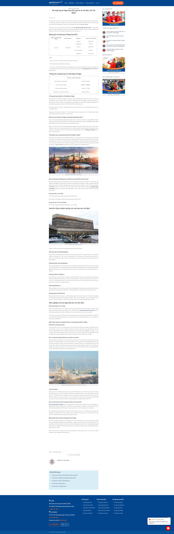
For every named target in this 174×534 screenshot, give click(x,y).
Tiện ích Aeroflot (90, 3)
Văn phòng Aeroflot (87, 502)
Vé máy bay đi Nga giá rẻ (73, 8)
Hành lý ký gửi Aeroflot (103, 505)
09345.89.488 (63, 520)
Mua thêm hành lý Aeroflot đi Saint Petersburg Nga (115, 50)
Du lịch (97, 3)
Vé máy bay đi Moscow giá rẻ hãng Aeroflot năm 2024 (64, 475)
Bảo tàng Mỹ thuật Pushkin (56, 404)
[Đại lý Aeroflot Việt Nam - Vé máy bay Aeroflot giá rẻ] (56, 3)
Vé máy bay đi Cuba (118, 513)
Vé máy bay (71, 3)
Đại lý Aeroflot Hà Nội (88, 505)
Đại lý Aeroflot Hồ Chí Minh (89, 507)
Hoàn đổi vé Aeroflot (102, 502)
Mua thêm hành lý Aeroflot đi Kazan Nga (115, 36)
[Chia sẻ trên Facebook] (69, 455)
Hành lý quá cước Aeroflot (104, 510)
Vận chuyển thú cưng (103, 513)
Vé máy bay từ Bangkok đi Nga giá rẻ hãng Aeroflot (64, 478)
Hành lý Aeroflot (80, 3)
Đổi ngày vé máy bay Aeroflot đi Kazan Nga (116, 41)
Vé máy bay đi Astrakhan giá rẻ (59, 486)
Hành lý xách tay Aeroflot (103, 507)
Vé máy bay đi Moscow (119, 505)
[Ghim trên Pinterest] (76, 455)
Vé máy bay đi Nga (118, 502)
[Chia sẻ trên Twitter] (71, 455)
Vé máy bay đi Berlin (118, 510)
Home (66, 3)
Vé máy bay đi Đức (118, 507)
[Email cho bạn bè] (74, 455)
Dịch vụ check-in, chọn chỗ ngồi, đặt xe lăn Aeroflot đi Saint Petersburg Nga (116, 45)
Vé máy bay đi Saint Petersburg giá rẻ (61, 480)
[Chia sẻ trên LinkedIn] (78, 455)
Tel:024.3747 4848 (53, 509)
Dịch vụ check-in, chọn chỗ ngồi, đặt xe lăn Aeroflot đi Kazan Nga (116, 32)
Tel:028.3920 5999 (53, 517)
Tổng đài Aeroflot (87, 510)
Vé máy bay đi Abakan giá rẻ (58, 483)
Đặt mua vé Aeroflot (87, 513)
